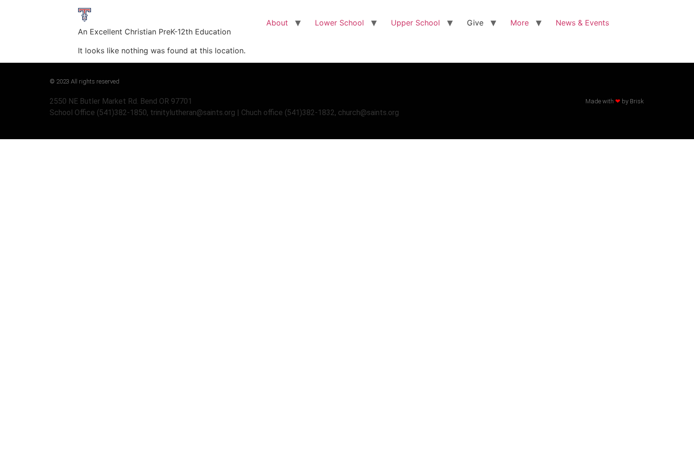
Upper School (415, 22)
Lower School (339, 22)
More (519, 22)
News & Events (582, 22)
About (277, 22)
